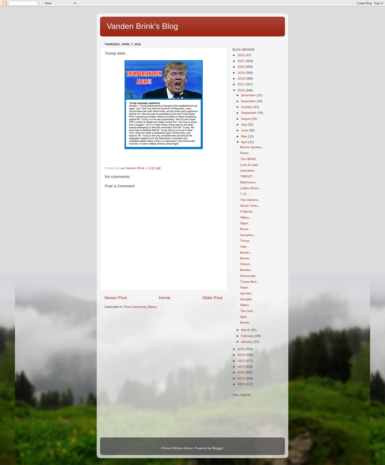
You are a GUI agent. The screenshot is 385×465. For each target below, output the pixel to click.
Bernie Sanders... (252, 147)
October (247, 107)
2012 (242, 366)
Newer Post (115, 297)
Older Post (212, 297)
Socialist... (247, 299)
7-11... (244, 194)
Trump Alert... (249, 281)
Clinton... (246, 264)
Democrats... (249, 276)
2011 (241, 372)
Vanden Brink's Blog (142, 26)
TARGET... (247, 176)
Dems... (245, 153)
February (248, 336)
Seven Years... (250, 205)
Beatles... (246, 270)
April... (244, 317)
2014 (242, 355)
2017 (242, 84)
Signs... (245, 223)
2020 (242, 66)
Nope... (245, 287)
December (249, 95)
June (245, 130)
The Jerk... (247, 311)
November (249, 101)
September (249, 112)
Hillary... (245, 217)
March (246, 330)
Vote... (244, 246)
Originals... (247, 211)
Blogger (217, 448)
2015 (242, 349)
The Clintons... (250, 200)
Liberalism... (248, 170)
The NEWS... (249, 159)
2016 (242, 90)
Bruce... (245, 229)
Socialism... (248, 235)
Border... (246, 252)
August (246, 118)
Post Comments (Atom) (140, 307)
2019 (242, 72)
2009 (242, 384)
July (244, 124)
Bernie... (246, 258)
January (247, 341)
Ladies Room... (251, 188)
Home (164, 297)
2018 (242, 78)
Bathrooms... (249, 182)
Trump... (246, 241)
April (244, 142)
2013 (242, 361)
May (244, 136)
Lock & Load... (250, 164)
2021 (242, 61)
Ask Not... (247, 293)
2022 (242, 55)
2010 (242, 378)
